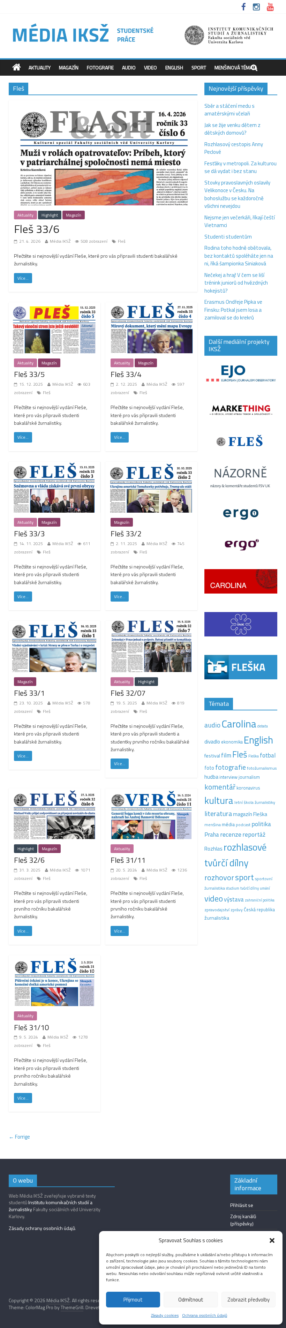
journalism (249, 777)
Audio (129, 67)
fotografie (230, 767)
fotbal (268, 755)
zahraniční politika (259, 900)
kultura (218, 800)
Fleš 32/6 (29, 860)
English (174, 67)
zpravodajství (216, 909)
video (213, 898)
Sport (198, 67)
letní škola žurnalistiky (254, 802)
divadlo (212, 742)
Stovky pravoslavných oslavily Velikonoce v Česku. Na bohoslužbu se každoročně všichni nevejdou (237, 194)
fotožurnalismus (262, 768)
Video (150, 67)
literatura (218, 813)
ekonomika (232, 741)
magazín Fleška (250, 814)
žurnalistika (216, 918)
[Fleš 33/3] (54, 466)
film (226, 755)
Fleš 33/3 (29, 534)
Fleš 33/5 (29, 374)
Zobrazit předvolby (248, 1300)
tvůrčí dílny (249, 888)
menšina (212, 824)
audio (212, 725)
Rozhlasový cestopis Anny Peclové (233, 148)
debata (262, 726)
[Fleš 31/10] (54, 959)
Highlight (50, 215)
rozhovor (219, 877)
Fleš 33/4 (126, 374)
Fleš (122, 241)
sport (244, 877)
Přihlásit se (241, 1205)
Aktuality (40, 67)
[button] (272, 1240)
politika (261, 824)
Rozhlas (213, 849)
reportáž (253, 834)
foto (209, 768)
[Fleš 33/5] (54, 306)
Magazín (68, 67)
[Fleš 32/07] (151, 625)
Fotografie (100, 67)
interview (228, 777)
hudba (211, 776)
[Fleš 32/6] (54, 792)
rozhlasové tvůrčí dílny (235, 854)
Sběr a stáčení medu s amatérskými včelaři (229, 110)
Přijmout (133, 1300)
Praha (211, 834)
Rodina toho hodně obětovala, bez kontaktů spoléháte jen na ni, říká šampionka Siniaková (238, 255)
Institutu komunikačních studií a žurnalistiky (50, 1206)
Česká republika (259, 909)
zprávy (237, 910)
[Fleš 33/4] (151, 306)
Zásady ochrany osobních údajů (42, 1228)
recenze (230, 834)
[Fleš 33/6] (103, 104)
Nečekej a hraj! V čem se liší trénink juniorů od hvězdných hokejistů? (236, 283)
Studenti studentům (228, 237)
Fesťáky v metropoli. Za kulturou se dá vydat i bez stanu (240, 167)
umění (265, 888)
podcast (243, 825)
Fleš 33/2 (126, 534)
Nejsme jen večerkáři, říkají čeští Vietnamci (239, 221)
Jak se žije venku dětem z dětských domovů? (232, 129)
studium (232, 888)
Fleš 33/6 (36, 228)
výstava (234, 899)
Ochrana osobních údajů (204, 1315)
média (228, 824)
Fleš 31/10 (31, 1027)
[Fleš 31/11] (151, 792)
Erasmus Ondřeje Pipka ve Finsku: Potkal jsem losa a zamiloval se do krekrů (233, 310)
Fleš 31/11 (128, 860)
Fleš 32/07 (128, 693)
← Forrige (19, 1137)
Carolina (238, 723)
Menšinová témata (235, 67)
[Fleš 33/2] (151, 466)
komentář (219, 786)
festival (212, 756)
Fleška (253, 756)
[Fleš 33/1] (54, 625)
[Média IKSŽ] (143, 24)
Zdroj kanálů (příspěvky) (243, 1220)
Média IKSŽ (60, 241)
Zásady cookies (165, 1315)
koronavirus (248, 787)
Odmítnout (190, 1300)
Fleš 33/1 (29, 693)
